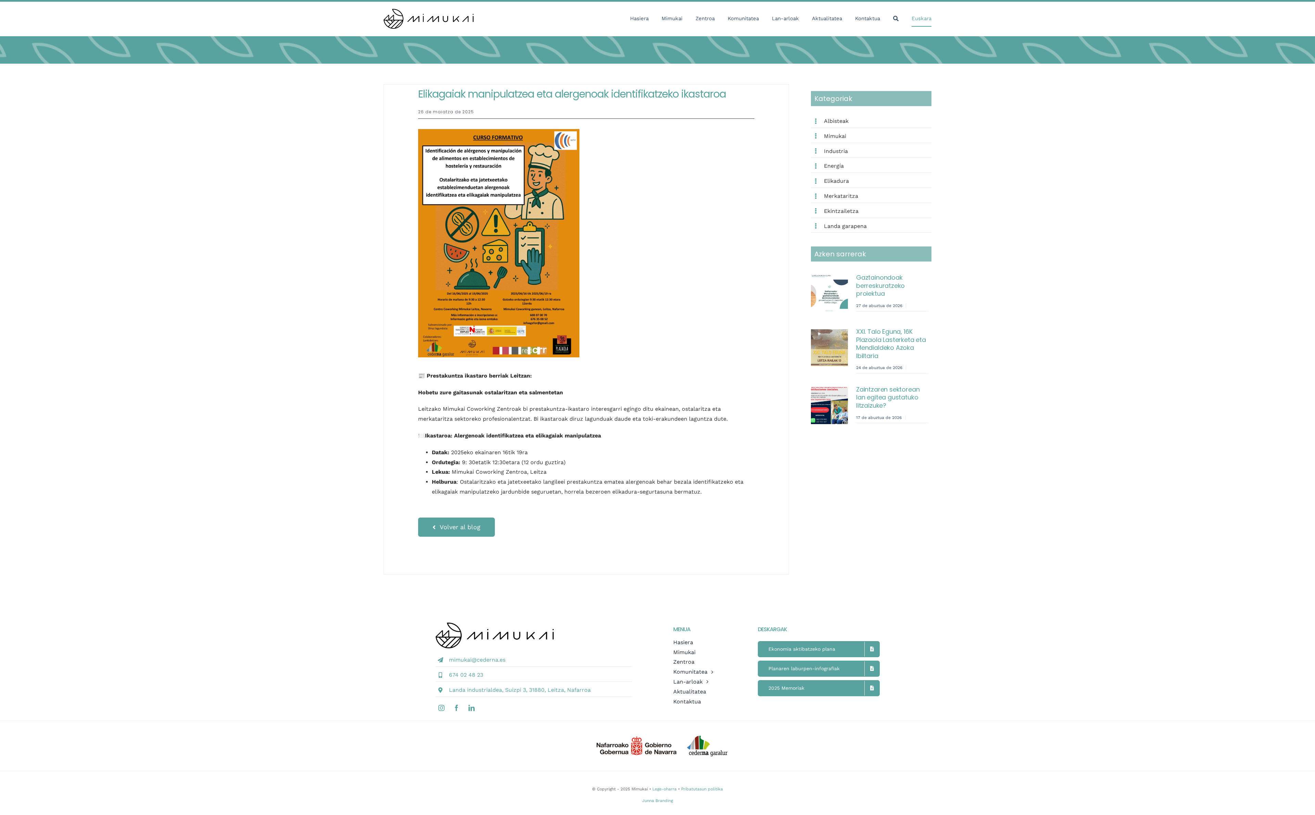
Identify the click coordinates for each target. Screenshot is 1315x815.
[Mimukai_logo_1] (429, 11)
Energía (834, 166)
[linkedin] (471, 708)
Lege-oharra (664, 789)
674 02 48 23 (466, 675)
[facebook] (456, 708)
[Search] (896, 19)
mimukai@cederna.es (477, 660)
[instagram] (441, 708)
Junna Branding (657, 800)
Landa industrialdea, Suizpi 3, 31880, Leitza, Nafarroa (520, 690)
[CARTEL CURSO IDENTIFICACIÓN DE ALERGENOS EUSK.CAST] (499, 131)
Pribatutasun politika (702, 789)
